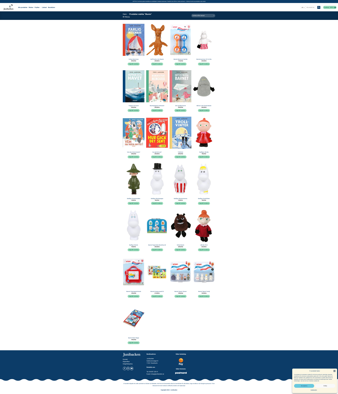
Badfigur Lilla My (204, 152)
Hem (125, 14)
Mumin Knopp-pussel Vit (157, 291)
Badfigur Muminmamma (180, 198)
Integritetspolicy (128, 364)
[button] (334, 371)
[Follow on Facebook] (124, 368)
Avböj (325, 386)
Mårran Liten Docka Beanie (204, 105)
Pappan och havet (134, 105)
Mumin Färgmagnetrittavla (133, 291)
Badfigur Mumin (133, 245)
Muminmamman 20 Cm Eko (204, 59)
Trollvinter (180, 152)
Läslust (44, 7)
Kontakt (125, 359)
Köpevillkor (126, 361)
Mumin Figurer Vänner (180, 291)
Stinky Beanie (180, 245)
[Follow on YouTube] (131, 368)
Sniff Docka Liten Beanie (157, 59)
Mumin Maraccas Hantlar (180, 59)
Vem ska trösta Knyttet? (133, 152)
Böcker (31, 7)
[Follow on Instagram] (128, 368)
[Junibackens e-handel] (8, 7)
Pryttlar (37, 7)
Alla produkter (22, 7)
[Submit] (318, 7)
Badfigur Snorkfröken (204, 198)
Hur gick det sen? (157, 152)
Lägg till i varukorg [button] (133, 64)
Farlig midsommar (134, 59)
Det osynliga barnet (180, 105)
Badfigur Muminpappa (157, 198)
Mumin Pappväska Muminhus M (157, 245)
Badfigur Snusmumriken (133, 198)
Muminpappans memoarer (157, 105)
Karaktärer (51, 7)
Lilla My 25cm (204, 245)
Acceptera (304, 386)
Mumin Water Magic (133, 338)
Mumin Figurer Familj (204, 291)
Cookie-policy (314, 390)
